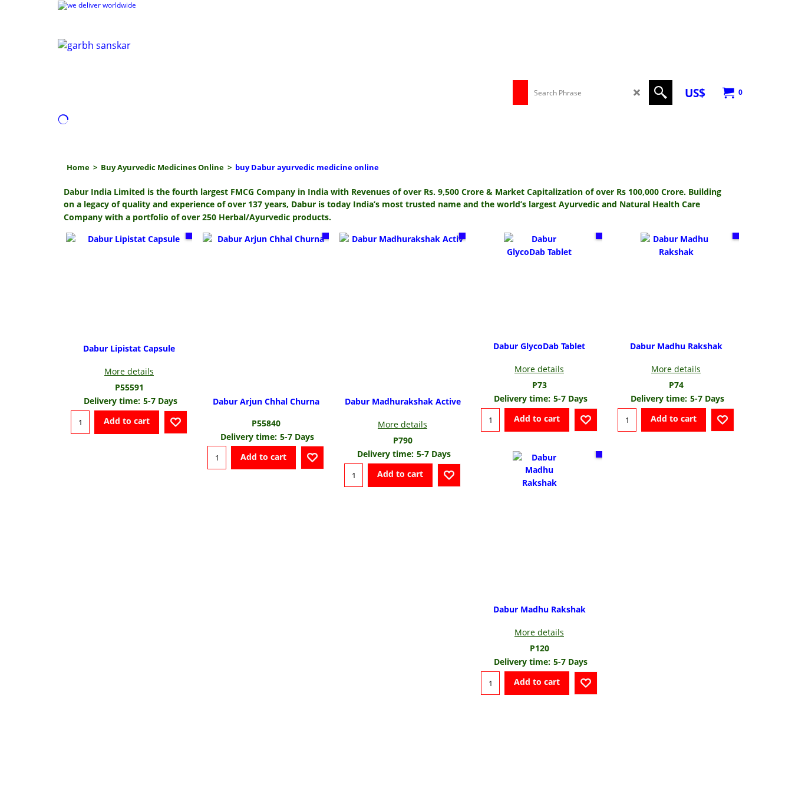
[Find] (660, 92)
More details (129, 371)
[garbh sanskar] (161, 72)
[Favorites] (175, 422)
